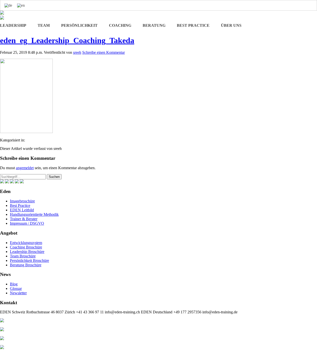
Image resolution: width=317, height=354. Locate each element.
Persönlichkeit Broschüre (29, 260)
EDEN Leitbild (22, 210)
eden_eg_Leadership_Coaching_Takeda (67, 40)
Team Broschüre (23, 256)
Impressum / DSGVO (27, 223)
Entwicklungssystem (26, 243)
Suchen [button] (54, 177)
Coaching (120, 25)
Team (44, 25)
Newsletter (18, 293)
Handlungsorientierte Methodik (34, 214)
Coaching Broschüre (26, 247)
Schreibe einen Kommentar (103, 52)
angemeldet (25, 168)
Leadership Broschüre (27, 251)
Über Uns (231, 25)
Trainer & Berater (23, 219)
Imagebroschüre (22, 201)
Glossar (16, 288)
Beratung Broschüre (25, 265)
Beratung (154, 25)
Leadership (13, 25)
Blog (14, 284)
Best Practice (193, 25)
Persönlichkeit (79, 25)
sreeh (77, 52)
